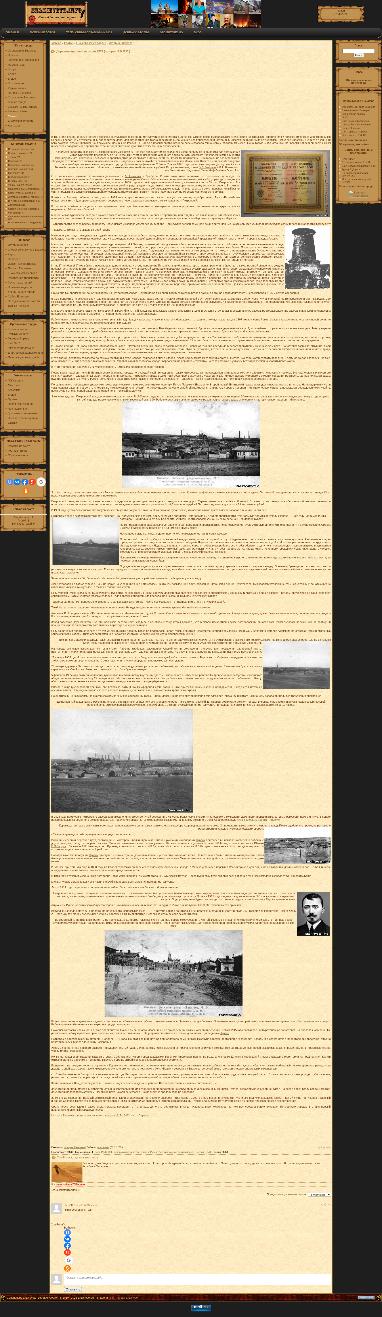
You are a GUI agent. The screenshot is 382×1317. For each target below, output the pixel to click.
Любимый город (42, 32)
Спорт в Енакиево (18, 153)
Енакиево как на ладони (91, 43)
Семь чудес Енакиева (20, 193)
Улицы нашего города (20, 185)
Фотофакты (14, 212)
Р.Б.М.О (105, 1152)
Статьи (68, 43)
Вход (198, 32)
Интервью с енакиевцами (22, 200)
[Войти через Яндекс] (32, 482)
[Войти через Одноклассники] (26, 490)
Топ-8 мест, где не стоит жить (78, 1157)
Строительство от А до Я (356, 162)
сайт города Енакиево (124, 1297)
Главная (12, 32)
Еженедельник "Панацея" (356, 110)
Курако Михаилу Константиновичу (258, 819)
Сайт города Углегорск (354, 131)
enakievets (103, 1147)
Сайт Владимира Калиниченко (359, 166)
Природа (13, 161)
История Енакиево (18, 149)
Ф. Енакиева (133, 176)
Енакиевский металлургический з (130, 1152)
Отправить (73, 1289)
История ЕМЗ (203, 1152)
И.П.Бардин (58, 846)
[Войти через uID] (9, 482)
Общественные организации (24, 189)
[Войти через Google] (41, 482)
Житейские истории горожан (24, 197)
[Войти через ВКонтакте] (17, 482)
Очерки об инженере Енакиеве (25, 216)
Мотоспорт (14, 173)
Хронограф (14, 204)
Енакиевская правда (353, 114)
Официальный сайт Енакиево (358, 106)
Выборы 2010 (15, 181)
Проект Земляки (351, 128)
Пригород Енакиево (19, 165)
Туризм (12, 157)
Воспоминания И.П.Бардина (24, 222)
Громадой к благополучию (356, 124)
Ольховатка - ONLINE (354, 135)
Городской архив (17, 177)
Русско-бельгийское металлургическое (172, 1152)
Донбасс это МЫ (136, 32)
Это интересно (171, 32)
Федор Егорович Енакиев (82, 136)
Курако (200, 840)
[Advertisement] (159, 97)
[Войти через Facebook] (24, 482)
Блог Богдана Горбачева (355, 121)
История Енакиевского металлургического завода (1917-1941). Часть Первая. (100, 1115)
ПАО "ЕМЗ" (348, 158)
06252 (345, 117)
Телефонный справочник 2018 (89, 32)
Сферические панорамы (22, 208)
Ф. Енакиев (138, 151)
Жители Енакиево (18, 169)
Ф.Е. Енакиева (207, 167)
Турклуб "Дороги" (351, 169)
